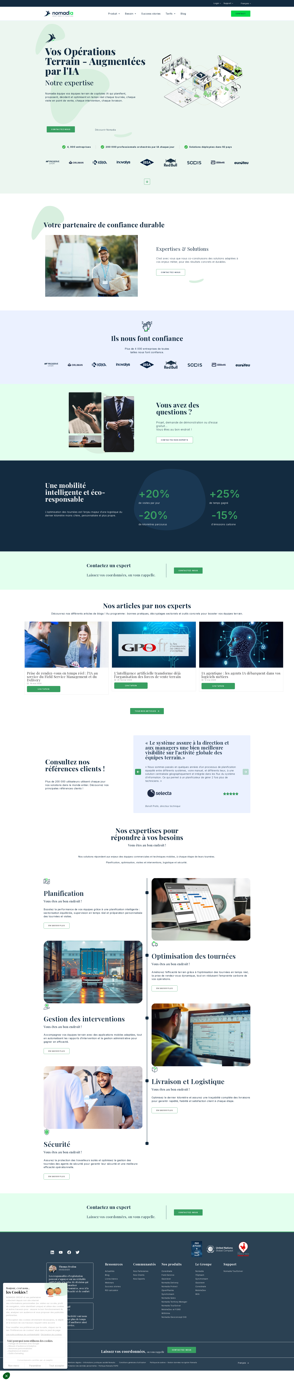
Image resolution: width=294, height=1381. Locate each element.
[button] (138, 772)
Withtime (166, 1313)
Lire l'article (44, 689)
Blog (107, 1275)
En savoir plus (56, 925)
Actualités (110, 1271)
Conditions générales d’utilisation (132, 1362)
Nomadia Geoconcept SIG (174, 1317)
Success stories (113, 1286)
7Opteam (199, 1275)
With (197, 1294)
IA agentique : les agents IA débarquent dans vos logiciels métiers (241, 675)
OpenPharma (168, 1290)
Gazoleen (166, 1279)
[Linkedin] (52, 1252)
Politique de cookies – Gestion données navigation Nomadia (173, 1362)
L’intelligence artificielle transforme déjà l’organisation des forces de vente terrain (147, 675)
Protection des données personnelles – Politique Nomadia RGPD (93, 1366)
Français (245, 3)
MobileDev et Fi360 (171, 1309)
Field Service (168, 1275)
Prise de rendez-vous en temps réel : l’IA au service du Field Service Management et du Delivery (62, 676)
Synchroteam (168, 1294)
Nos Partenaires (141, 1271)
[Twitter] (77, 1252)
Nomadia (199, 1271)
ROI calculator (111, 1290)
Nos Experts (139, 1279)
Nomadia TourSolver (171, 1305)
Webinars (109, 1282)
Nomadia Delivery (170, 1282)
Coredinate (167, 1271)
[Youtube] (61, 1252)
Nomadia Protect (170, 1286)
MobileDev (200, 1290)
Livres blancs (111, 1279)
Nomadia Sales (169, 1298)
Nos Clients (139, 1275)
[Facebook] (69, 1252)
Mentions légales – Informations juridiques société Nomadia (91, 1362)
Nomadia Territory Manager (174, 1302)
